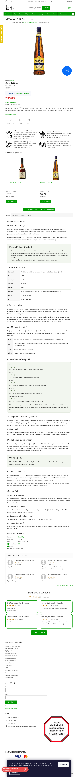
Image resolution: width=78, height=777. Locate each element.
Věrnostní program (11, 655)
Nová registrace (10, 706)
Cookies (7, 673)
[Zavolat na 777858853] (8, 1)
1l (18, 546)
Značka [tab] (29, 215)
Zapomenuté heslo (11, 708)
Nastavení (14, 772)
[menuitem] (8, 14)
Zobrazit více (39, 632)
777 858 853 (12, 720)
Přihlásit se (11, 702)
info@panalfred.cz (13, 717)
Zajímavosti (8, 665)
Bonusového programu (22, 93)
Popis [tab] (8, 215)
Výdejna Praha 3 (10, 651)
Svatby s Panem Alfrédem (37, 1)
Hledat (46, 8)
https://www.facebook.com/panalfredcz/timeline (22, 726)
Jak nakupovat (9, 663)
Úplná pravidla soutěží (12, 675)
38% (19, 544)
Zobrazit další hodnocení (64, 585)
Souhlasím (63, 764)
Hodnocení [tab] (15, 215)
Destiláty (21, 537)
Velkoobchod (9, 677)
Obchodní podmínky (11, 670)
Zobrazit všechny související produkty (39, 209)
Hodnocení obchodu (39, 592)
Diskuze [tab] (22, 215)
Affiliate (7, 668)
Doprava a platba (10, 658)
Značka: (44, 22)
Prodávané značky (11, 653)
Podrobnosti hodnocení (30, 22)
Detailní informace (10, 114)
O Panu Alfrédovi (10, 660)
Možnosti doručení (11, 102)
